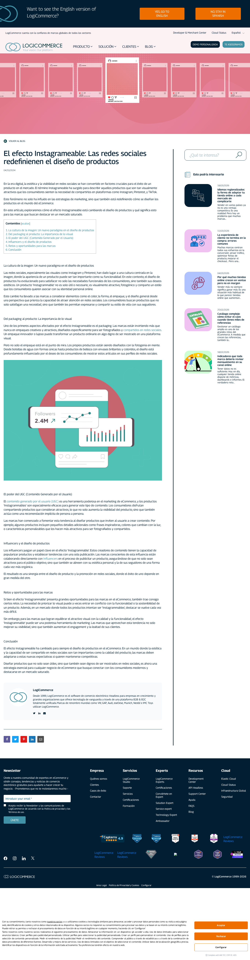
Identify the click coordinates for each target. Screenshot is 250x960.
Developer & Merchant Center (189, 32)
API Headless (196, 787)
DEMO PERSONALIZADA (205, 44)
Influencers (50, 558)
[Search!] (238, 155)
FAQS (191, 805)
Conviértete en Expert (164, 795)
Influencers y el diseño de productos (29, 241)
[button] (83, 46)
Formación (129, 805)
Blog (191, 811)
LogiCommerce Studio (131, 780)
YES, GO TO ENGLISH (162, 13)
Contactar (95, 796)
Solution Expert (164, 802)
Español (236, 32)
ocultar (25, 223)
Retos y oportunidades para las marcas (31, 245)
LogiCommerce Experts (164, 780)
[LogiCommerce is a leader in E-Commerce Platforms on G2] (194, 839)
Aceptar (221, 925)
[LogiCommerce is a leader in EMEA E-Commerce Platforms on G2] (213, 839)
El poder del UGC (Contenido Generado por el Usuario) (39, 237)
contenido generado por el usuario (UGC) (33, 501)
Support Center (197, 793)
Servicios (128, 793)
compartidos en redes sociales (142, 330)
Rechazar (221, 936)
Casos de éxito (98, 790)
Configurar (221, 947)
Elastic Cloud (228, 778)
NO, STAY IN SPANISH (218, 13)
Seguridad (227, 796)
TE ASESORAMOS (233, 44)
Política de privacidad (54, 808)
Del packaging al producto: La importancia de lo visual (39, 234)
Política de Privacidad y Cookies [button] (124, 885)
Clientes (94, 784)
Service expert (164, 808)
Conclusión (13, 249)
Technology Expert (166, 814)
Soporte (127, 787)
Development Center (196, 780)
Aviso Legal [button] (101, 885)
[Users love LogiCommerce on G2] (175, 839)
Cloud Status (219, 32)
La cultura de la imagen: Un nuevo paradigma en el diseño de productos (50, 230)
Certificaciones (131, 799)
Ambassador (162, 820)
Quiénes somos (98, 778)
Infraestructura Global (233, 790)
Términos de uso (16, 812)
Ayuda (192, 799)
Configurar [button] (146, 885)
